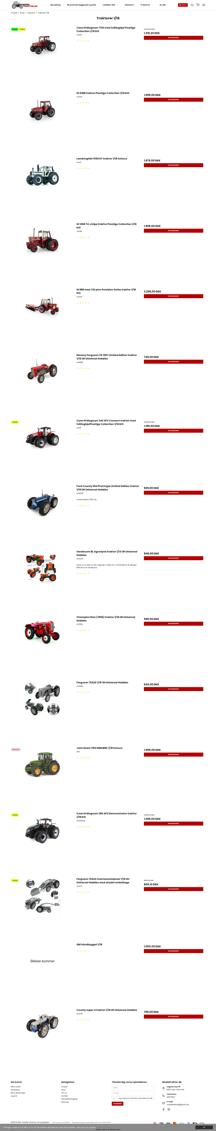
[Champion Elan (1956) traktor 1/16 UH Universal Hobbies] (42, 646)
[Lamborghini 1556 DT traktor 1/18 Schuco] (42, 188)
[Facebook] (163, 1110)
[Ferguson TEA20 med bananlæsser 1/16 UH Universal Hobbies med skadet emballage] (42, 908)
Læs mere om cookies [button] (86, 1127)
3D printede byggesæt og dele (81, 5)
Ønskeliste (15, 1090)
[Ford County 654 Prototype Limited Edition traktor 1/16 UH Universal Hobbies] (42, 515)
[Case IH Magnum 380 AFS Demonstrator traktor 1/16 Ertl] (42, 843)
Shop (63, 1090)
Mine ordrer (16, 1086)
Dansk (184, 5)
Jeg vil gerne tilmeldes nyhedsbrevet (134, 1098)
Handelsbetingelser (69, 1099)
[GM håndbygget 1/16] (42, 974)
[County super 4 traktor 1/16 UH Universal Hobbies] (42, 1039)
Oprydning (55, 5)
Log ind (14, 1096)
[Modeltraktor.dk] (25, 5)
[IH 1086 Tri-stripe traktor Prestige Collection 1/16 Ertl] (42, 253)
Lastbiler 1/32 (109, 5)
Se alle (163, 5)
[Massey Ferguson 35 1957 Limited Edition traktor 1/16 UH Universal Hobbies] (42, 384)
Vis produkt (173, 38)
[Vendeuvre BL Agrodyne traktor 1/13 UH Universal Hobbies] (42, 581)
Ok (204, 1127)
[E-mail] (133, 1093)
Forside (64, 1086)
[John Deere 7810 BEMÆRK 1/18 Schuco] (42, 777)
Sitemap (65, 1102)
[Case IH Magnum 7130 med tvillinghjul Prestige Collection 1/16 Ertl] (42, 57)
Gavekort (129, 5)
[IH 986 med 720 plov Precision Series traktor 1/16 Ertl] (42, 319)
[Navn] (133, 1087)
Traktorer (145, 5)
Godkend (117, 1104)
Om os (64, 1093)
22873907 (171, 1097)
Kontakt (64, 1096)
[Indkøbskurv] (197, 5)
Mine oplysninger (18, 1093)
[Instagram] (169, 1110)
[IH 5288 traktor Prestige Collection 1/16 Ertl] (42, 122)
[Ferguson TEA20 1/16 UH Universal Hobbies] (42, 712)
